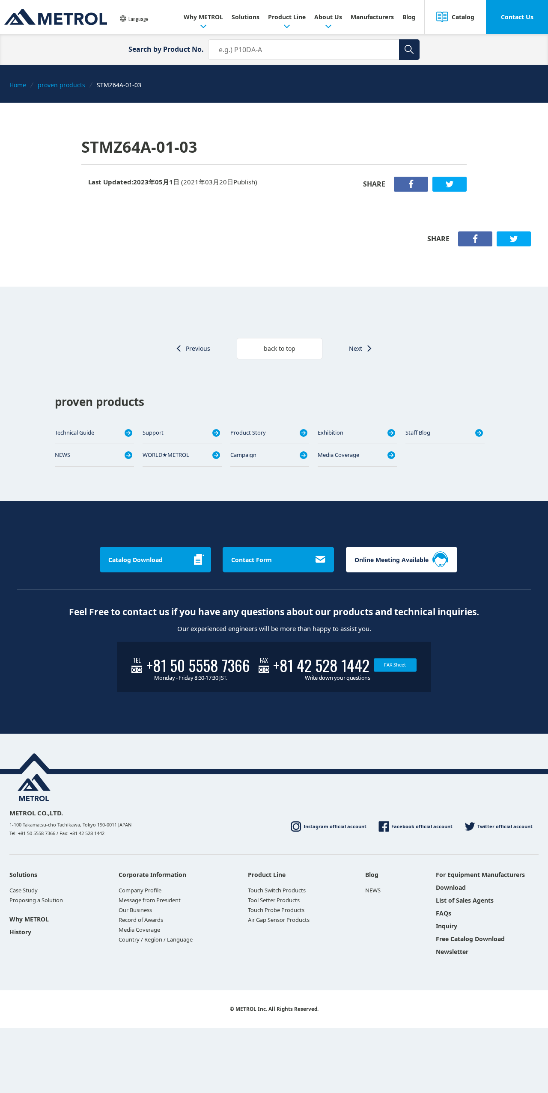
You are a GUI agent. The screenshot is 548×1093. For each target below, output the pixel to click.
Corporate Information (152, 875)
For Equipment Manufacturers (480, 875)
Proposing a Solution (36, 900)
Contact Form (251, 560)
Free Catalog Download (470, 939)
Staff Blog (417, 432)
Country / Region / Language (156, 939)
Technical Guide (74, 432)
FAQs (443, 913)
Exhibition (330, 432)
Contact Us (517, 17)
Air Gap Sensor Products (279, 920)
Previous (198, 348)
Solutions (245, 17)
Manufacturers (372, 17)
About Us (328, 17)
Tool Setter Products (274, 900)
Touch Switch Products (277, 890)
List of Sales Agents (465, 900)
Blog (409, 17)
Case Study (23, 890)
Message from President (150, 900)
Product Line (287, 17)
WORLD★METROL (166, 455)
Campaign (243, 455)
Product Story (248, 432)
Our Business (135, 910)
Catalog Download (135, 560)
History (20, 932)
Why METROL (203, 17)
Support (153, 432)
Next (355, 348)
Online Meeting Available (391, 560)
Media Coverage (338, 455)
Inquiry (446, 926)
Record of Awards (141, 920)
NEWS (62, 455)
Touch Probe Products (276, 910)
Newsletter (452, 952)
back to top (279, 348)
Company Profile (140, 890)
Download (451, 887)
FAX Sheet (395, 664)
